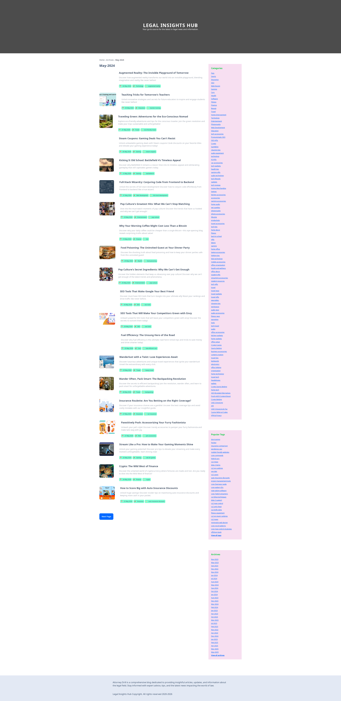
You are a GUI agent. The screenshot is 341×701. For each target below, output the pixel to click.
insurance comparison (219, 446)
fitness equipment (217, 513)
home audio (215, 204)
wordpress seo (216, 449)
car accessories (217, 163)
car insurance (150, 414)
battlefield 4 (148, 173)
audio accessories (217, 313)
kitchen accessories (218, 195)
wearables (215, 300)
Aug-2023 (214, 598)
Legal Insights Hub (170, 25)
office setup (215, 342)
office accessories (217, 332)
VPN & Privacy (216, 415)
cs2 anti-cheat (216, 506)
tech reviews (215, 185)
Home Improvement (218, 115)
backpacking (147, 392)
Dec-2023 (214, 601)
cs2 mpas (214, 462)
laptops (214, 191)
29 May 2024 (127, 261)
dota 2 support (216, 500)
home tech (215, 390)
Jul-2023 (214, 623)
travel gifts (215, 297)
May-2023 (215, 562)
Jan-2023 (214, 610)
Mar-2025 (214, 649)
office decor (215, 271)
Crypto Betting (216, 399)
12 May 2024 (125, 173)
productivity (215, 220)
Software (214, 99)
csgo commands (217, 455)
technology (215, 156)
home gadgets (216, 339)
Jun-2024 (214, 575)
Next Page (106, 516)
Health (138, 261)
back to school (216, 236)
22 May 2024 (126, 501)
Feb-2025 (214, 642)
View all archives (217, 655)
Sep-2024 (214, 588)
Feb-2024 (214, 607)
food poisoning (150, 261)
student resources (218, 281)
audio (213, 329)
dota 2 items (215, 465)
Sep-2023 (214, 566)
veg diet (214, 471)
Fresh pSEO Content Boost (221, 396)
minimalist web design (219, 522)
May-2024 (215, 585)
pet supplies (215, 207)
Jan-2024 (214, 594)
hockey (213, 443)
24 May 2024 (125, 479)
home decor (215, 230)
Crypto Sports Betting (219, 387)
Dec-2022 (214, 569)
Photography (216, 124)
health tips (215, 169)
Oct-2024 (214, 591)
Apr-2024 (214, 633)
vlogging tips (215, 303)
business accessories (219, 351)
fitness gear (215, 316)
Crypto (213, 143)
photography (216, 211)
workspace (215, 307)
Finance (137, 239)
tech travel (215, 326)
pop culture (154, 217)
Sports (213, 76)
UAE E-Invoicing (217, 403)
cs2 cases (214, 475)
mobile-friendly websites (220, 452)
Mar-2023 (214, 620)
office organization (218, 265)
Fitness (213, 102)
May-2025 (215, 652)
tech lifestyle (215, 179)
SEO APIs (214, 140)
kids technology (217, 259)
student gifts (215, 275)
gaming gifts (215, 172)
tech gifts (214, 284)
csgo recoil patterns (218, 526)
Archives (110, 60)
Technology (138, 86)
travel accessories (218, 223)
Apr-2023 (214, 614)
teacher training (153, 108)
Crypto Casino (216, 345)
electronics (215, 364)
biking (213, 243)
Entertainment (140, 217)
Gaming (137, 152)
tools (213, 323)
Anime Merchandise (218, 188)
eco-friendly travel (148, 130)
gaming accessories (218, 201)
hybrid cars (215, 459)
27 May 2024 (125, 414)
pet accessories (149, 436)
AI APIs (213, 159)
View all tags (216, 535)
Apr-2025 (214, 646)
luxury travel (147, 370)
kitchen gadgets (217, 335)
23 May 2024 (126, 217)
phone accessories (218, 214)
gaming (214, 246)
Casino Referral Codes (219, 412)
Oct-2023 (214, 617)
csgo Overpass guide (219, 484)
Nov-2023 (214, 559)
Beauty (213, 108)
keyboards (215, 361)
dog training (215, 439)
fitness (213, 233)
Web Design (215, 86)
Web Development (140, 195)
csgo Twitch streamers (219, 494)
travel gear (215, 291)
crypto (146, 479)
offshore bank (216, 532)
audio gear (215, 310)
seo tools (146, 305)
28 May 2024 (125, 392)
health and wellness (218, 268)
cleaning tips (215, 150)
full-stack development (159, 195)
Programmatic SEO (218, 137)
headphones (215, 380)
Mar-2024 (214, 604)
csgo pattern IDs (217, 487)
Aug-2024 (214, 582)
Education (140, 108)
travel (213, 287)
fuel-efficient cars (150, 348)
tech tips (214, 227)
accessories (215, 198)
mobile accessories (218, 262)
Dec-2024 (214, 636)
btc (145, 239)
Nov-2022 (214, 630)
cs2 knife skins (216, 510)
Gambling (214, 147)
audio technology (217, 175)
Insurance (138, 414)
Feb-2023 (214, 626)
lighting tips (215, 255)
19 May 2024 (125, 239)
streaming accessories (219, 278)
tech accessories (217, 134)
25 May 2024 (125, 458)
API (212, 406)
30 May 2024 (126, 326)
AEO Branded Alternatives (220, 393)
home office (215, 249)
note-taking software (218, 491)
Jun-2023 (214, 639)
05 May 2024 (127, 108)
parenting (214, 319)
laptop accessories (218, 252)
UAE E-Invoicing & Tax (219, 409)
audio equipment (217, 153)
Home (102, 60)
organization (215, 371)
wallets (213, 383)
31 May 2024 (124, 130)
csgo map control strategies (221, 529)
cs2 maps (214, 519)
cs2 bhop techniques (218, 497)
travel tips (214, 358)
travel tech (215, 377)
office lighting (216, 367)
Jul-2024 (214, 578)
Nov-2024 (214, 572)
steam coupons (149, 152)
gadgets (214, 182)
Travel (135, 130)
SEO (137, 305)
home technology (217, 374)
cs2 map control (217, 503)
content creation (217, 355)
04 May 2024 (125, 86)
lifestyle (214, 217)
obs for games (149, 458)
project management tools (221, 481)
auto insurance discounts (155, 501)
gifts (212, 239)
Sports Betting (216, 348)
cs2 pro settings (217, 468)
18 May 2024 (126, 305)
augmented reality (152, 86)
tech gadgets (216, 166)
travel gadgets (216, 294)
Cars (138, 348)
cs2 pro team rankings (219, 516)
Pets (138, 436)
